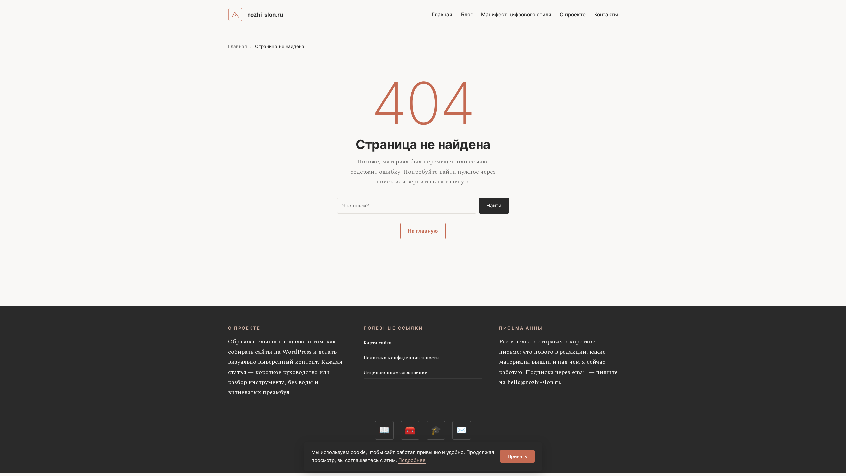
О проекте (573, 14)
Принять (517, 456)
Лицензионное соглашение (395, 372)
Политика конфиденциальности (401, 358)
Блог (467, 14)
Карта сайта (378, 343)
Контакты (606, 14)
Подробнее (412, 460)
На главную (423, 231)
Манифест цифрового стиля (516, 14)
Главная (442, 14)
